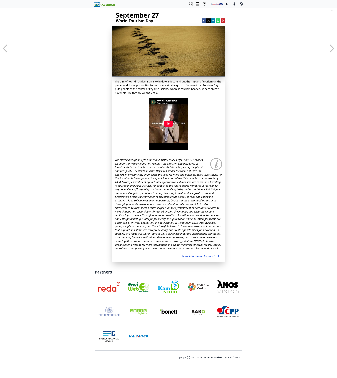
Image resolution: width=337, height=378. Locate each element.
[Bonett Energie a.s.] (168, 311)
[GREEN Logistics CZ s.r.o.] (139, 311)
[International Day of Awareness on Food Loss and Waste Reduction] (331, 48)
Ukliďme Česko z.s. (233, 357)
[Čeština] (213, 4)
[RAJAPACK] (139, 336)
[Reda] (109, 287)
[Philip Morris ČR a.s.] (109, 311)
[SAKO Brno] (198, 311)
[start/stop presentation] (331, 11)
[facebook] (204, 20)
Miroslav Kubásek (213, 357)
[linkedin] (213, 20)
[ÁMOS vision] (228, 287)
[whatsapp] (218, 20)
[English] (221, 4)
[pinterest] (223, 20)
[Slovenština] (217, 4)
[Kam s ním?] (168, 287)
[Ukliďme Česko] (198, 287)
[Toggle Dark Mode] (227, 4)
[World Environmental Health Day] (5, 48)
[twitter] (208, 20)
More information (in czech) (198, 256)
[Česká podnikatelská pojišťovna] (228, 311)
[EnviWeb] (139, 287)
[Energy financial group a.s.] (109, 336)
